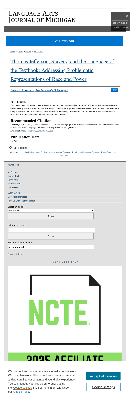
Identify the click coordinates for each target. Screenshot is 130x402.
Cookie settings (22, 387)
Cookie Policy (21, 391)
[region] (65, 381)
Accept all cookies (103, 376)
